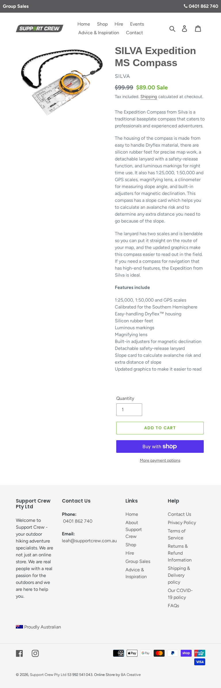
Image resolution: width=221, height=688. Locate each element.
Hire (129, 553)
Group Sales (15, 6)
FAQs (173, 605)
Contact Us (179, 514)
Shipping (148, 96)
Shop (130, 544)
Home (131, 514)
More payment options (160, 460)
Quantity (125, 398)
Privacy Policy (182, 522)
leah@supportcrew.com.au (89, 540)
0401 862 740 (203, 6)
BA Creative (131, 674)
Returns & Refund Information (180, 553)
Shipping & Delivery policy (179, 575)
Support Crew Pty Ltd (48, 674)
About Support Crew (133, 529)
